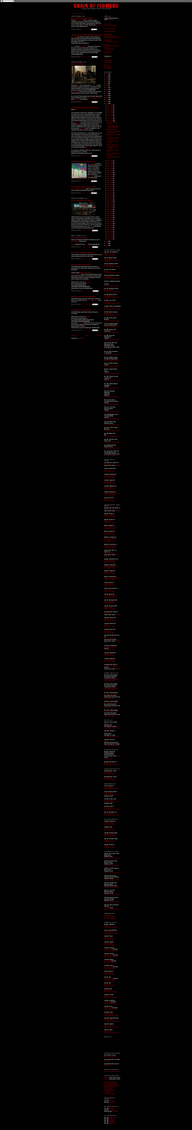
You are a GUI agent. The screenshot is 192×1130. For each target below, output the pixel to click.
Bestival (106, 253)
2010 (107, 241)
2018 (107, 89)
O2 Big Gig (112, 1109)
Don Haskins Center (108, 532)
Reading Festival (108, 1019)
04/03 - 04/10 (110, 215)
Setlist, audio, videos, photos (111, 950)
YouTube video (76, 122)
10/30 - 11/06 (110, 120)
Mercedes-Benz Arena (109, 295)
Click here (98, 24)
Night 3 (89, 272)
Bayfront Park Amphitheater (110, 665)
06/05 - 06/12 (110, 198)
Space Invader (91, 163)
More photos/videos (108, 1087)
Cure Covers (82, 13)
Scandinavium (107, 276)
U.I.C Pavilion (107, 613)
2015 (107, 95)
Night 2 (85, 272)
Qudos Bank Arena (108, 481)
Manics (78, 123)
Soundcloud (107, 37)
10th (117, 510)
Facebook (88, 282)
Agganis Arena (107, 630)
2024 (107, 78)
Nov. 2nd (111, 348)
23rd (105, 556)
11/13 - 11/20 (110, 116)
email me (95, 300)
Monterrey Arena (108, 793)
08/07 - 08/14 (110, 182)
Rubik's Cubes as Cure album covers (83, 161)
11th (120, 510)
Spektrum (106, 271)
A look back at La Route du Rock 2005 (83, 187)
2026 (107, 74)
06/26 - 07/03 (110, 192)
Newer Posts (74, 335)
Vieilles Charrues (108, 1007)
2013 (107, 99)
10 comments (88, 101)
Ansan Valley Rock (108, 822)
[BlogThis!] (93, 29)
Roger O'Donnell (108, 34)
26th (116, 668)
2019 (107, 87)
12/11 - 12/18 (110, 109)
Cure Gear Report (108, 1089)
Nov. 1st (106, 348)
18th (117, 641)
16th (117, 465)
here (78, 85)
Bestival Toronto (108, 619)
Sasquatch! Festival (108, 572)
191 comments (88, 258)
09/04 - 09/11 (110, 174)
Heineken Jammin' (108, 978)
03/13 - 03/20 (110, 221)
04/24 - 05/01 (110, 209)
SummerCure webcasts (109, 916)
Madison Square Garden (110, 638)
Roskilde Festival (108, 972)
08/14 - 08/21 (110, 180)
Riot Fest (106, 723)
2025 (107, 76)
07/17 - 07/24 (110, 186)
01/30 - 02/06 (110, 233)
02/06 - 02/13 (110, 231)
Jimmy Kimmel (112, 1123)
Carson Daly (112, 1118)
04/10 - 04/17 (110, 213)
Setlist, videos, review (109, 649)
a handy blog (82, 128)
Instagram (106, 53)
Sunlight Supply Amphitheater (111, 566)
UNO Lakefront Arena (109, 509)
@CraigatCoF (111, 19)
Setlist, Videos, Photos (109, 680)
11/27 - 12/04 (110, 112)
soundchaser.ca (75, 91)
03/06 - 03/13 (110, 223)
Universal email (79, 20)
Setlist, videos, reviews (109, 516)
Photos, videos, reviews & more (111, 1071)
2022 (107, 81)
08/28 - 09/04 (110, 176)
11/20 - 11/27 (110, 114)
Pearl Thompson (108, 51)
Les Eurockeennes (108, 966)
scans (86, 244)
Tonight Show (112, 1117)
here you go (89, 147)
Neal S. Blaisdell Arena (109, 464)
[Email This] (92, 29)
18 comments (88, 56)
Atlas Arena (107, 301)
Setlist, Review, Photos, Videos (111, 736)
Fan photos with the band (110, 1090)
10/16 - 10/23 (110, 162)
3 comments (88, 181)
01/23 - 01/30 (110, 235)
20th (106, 642)
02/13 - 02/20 (110, 229)
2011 (107, 103)
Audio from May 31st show (110, 1081)
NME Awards (112, 1108)
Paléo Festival (107, 1001)
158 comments (88, 330)
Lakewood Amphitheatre (110, 660)
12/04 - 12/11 (110, 110)
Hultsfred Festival (108, 943)
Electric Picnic (107, 1031)
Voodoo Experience (108, 813)
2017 (107, 91)
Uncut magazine (75, 241)
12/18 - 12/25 (110, 107)
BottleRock (106, 763)
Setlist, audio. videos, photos (111, 991)
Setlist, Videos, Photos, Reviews (111, 858)
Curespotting (74, 13)
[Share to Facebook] (96, 29)
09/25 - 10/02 (110, 168)
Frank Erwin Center (108, 515)
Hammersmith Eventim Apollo (111, 679)
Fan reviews (107, 1092)
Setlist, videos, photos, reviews (111, 1015)
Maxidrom (106, 937)
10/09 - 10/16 (110, 164)
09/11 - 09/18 (110, 172)
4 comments (88, 29)
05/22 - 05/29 (110, 201)
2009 (107, 243)
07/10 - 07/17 (110, 188)
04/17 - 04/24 (110, 211)
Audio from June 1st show (110, 1083)
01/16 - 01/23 (110, 237)
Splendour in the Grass (109, 475)
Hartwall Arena (107, 259)
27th (119, 668)
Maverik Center (107, 589)
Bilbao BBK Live (108, 990)
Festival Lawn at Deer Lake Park (111, 578)
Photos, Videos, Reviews (110, 1056)
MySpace (113, 37)
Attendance (106, 907)
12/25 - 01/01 (110, 105)
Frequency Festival (108, 1013)
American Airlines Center (110, 526)
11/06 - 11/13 (110, 118)
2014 (107, 97)
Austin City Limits (108, 787)
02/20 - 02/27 (110, 227)
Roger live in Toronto (78, 64)
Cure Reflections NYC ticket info (81, 310)
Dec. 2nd (111, 455)
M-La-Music (74, 188)
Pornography (91, 176)
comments (89, 300)
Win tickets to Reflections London (82, 18)
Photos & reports (108, 758)
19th (120, 641)
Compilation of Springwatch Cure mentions (85, 107)
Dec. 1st (106, 455)
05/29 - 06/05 (110, 200)
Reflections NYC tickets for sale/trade (83, 296)
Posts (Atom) (81, 338)
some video (77, 99)
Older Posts (99, 335)
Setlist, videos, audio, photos (111, 927)
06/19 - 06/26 (110, 194)
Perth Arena (107, 499)
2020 (107, 85)
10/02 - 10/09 (110, 166)
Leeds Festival (107, 1025)
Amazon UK (74, 37)
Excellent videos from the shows (111, 1084)
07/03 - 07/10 (110, 190)
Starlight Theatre (108, 607)
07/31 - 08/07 (110, 184)
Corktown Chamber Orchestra (94, 97)
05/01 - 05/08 (110, 207)
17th (120, 465)
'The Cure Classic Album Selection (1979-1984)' (86, 35)
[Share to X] (95, 29)
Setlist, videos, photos (109, 939)
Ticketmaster (80, 322)
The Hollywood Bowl (109, 553)
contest (118, 756)
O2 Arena (106, 307)
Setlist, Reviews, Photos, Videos (111, 260)
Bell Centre (106, 625)
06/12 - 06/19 (110, 196)
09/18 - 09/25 (110, 170)
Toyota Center (107, 521)
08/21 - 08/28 (110, 178)
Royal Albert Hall (108, 772)
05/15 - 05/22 (110, 203)
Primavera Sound (108, 931)
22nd (117, 554)
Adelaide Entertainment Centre (111, 493)
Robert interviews (108, 915)
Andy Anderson (107, 60)
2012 (107, 101)
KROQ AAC (112, 1121)
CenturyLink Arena (108, 584)
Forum (105, 282)
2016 (107, 93)
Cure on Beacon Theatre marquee (82, 200)
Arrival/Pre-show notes (109, 1093)
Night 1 (81, 272)
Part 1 (114, 1111)
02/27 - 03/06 (110, 225)
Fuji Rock (106, 828)
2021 (107, 83)
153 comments (88, 304)
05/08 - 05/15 (110, 205)
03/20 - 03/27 (110, 219)
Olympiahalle (107, 313)
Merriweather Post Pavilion (110, 646)
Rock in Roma (107, 984)
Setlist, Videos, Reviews (109, 254)
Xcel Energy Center (108, 601)
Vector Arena (107, 469)
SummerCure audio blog (110, 918)
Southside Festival (108, 955)
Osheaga (106, 840)
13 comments (89, 230)
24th (108, 556)
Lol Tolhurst (107, 44)
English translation (81, 188)
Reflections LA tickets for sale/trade (82, 252)
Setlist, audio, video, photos (110, 997)
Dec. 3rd (116, 455)
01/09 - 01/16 (110, 239)
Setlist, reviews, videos (109, 471)
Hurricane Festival (108, 949)
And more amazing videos (110, 1086)
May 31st (106, 1077)
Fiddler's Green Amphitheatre (111, 595)
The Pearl (112, 1100)
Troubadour (112, 1120)
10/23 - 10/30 (110, 160)
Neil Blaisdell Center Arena (110, 834)
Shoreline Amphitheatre (109, 560)
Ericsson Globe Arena (109, 265)
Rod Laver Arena (108, 487)
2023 (107, 79)
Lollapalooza (107, 846)
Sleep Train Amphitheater (110, 545)
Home (86, 335)
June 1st (106, 1079)
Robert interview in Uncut (79, 237)
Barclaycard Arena (108, 290)
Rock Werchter (107, 960)
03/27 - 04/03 (110, 217)
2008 (107, 245)
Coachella (112, 1102)
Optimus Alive (107, 996)
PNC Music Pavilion (108, 654)
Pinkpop (106, 925)
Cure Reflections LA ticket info (81, 264)
